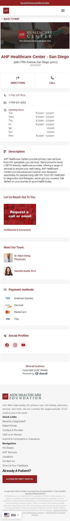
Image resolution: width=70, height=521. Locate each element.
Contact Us (8, 461)
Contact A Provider (12, 430)
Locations (7, 456)
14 (50, 510)
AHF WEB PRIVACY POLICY (33, 512)
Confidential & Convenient (17, 230)
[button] (63, 11)
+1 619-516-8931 (17, 95)
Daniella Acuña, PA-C (25, 271)
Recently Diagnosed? (14, 421)
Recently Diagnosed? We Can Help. (35, 3)
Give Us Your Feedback (15, 465)
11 (48, 510)
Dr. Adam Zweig (22, 255)
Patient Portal (9, 425)
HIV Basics (8, 447)
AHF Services (9, 452)
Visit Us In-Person (12, 434)
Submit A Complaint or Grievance (21, 439)
